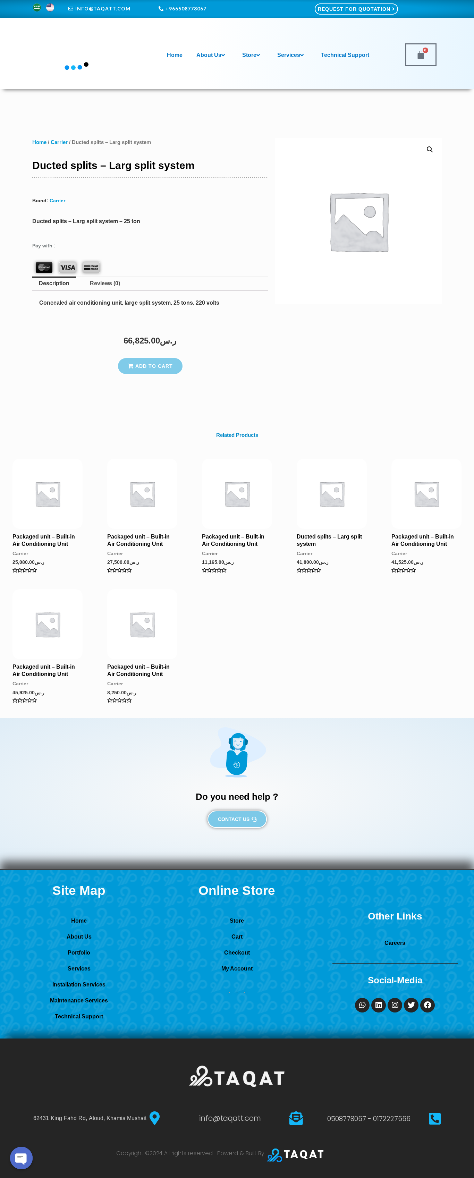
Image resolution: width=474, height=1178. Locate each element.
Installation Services (78, 985)
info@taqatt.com (230, 1118)
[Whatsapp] (362, 1005)
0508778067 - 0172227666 (368, 1119)
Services (288, 55)
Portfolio (79, 953)
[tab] (54, 284)
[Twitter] (411, 1005)
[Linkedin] (378, 1005)
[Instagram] (395, 1005)
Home (175, 55)
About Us (208, 55)
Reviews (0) (105, 283)
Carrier (59, 142)
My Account (237, 969)
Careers (394, 943)
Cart (237, 937)
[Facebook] (427, 1005)
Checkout (237, 953)
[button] (150, 366)
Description (54, 283)
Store (249, 55)
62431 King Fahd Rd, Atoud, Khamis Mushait (89, 1118)
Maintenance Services (79, 1000)
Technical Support (345, 55)
